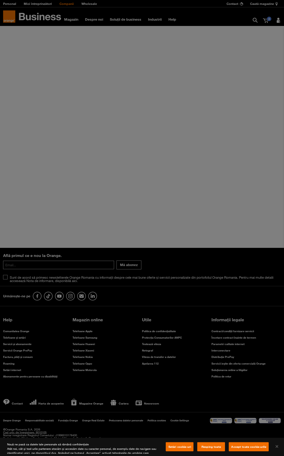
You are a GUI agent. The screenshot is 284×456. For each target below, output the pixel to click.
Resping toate (211, 446)
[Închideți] (277, 446)
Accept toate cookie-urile (248, 446)
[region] (142, 447)
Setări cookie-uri (179, 446)
